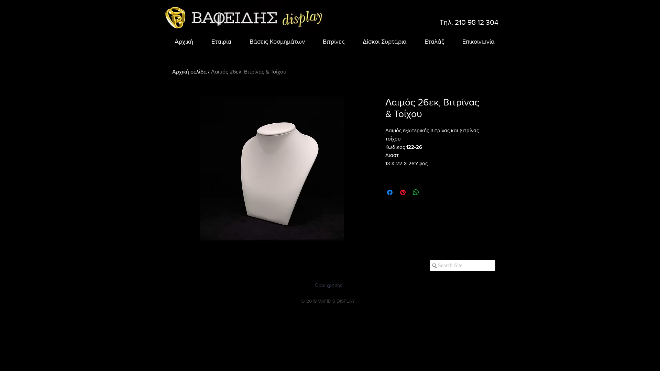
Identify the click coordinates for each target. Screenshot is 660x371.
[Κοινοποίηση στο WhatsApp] (416, 192)
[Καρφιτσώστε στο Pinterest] (403, 192)
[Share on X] (429, 192)
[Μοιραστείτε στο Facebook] (390, 192)
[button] (273, 41)
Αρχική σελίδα (189, 72)
